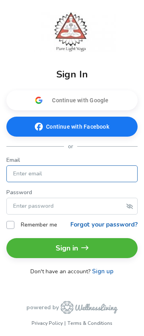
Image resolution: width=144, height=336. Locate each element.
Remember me (39, 225)
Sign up (103, 271)
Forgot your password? (104, 225)
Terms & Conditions (89, 323)
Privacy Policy (47, 323)
